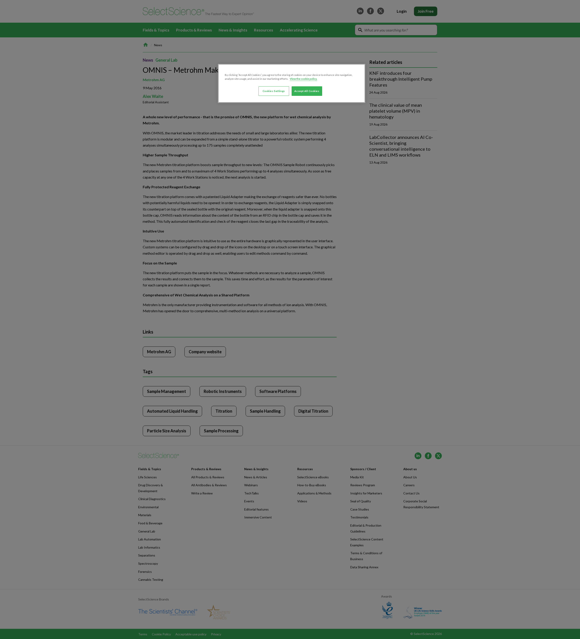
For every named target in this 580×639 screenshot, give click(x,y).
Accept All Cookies (306, 91)
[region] (291, 83)
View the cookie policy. (303, 78)
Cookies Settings (274, 91)
